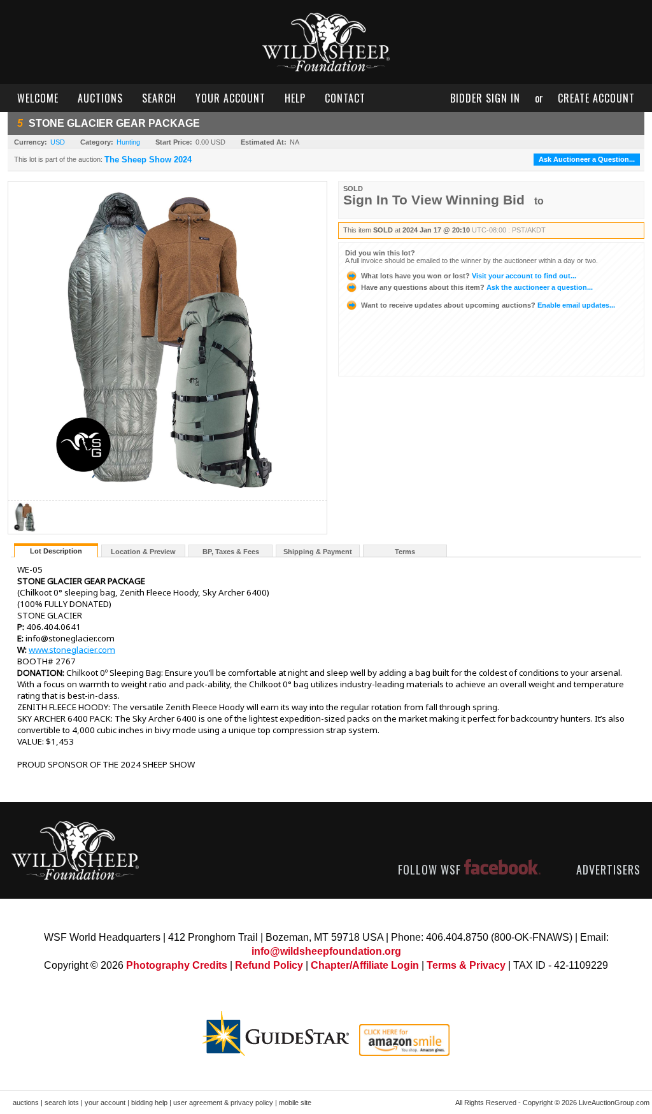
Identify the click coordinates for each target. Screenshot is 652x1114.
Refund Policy (269, 965)
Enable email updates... (488, 305)
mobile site (295, 1102)
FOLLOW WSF (431, 869)
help (295, 98)
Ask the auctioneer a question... (477, 287)
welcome (38, 98)
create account (596, 98)
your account (230, 98)
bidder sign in (485, 98)
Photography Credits (176, 965)
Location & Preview (143, 551)
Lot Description (56, 551)
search (159, 98)
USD (57, 142)
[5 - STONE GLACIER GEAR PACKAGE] (25, 530)
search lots (62, 1102)
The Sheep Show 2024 (148, 159)
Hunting (128, 142)
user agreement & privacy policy (223, 1102)
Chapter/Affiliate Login (365, 965)
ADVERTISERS (608, 869)
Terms (405, 551)
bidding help (149, 1102)
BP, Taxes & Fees (230, 551)
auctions (100, 98)
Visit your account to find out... (468, 276)
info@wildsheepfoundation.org (326, 951)
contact (345, 98)
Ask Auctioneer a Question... (587, 159)
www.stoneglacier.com (72, 649)
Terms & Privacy (466, 965)
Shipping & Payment (317, 551)
